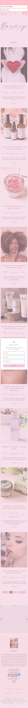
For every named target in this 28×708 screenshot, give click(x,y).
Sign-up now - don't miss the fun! (14, 2)
